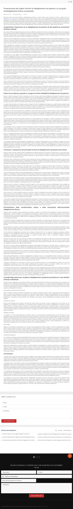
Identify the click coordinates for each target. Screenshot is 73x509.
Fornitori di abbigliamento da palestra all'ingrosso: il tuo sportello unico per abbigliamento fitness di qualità (55, 437)
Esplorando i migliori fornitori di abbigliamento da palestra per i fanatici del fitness (55, 434)
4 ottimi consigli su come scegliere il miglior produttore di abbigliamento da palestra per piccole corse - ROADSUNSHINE (16, 433)
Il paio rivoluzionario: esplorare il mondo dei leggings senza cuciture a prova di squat (19, 440)
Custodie (60, 430)
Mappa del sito (45, 506)
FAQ (56, 430)
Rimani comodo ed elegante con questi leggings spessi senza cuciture (55, 440)
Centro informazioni (67, 430)
